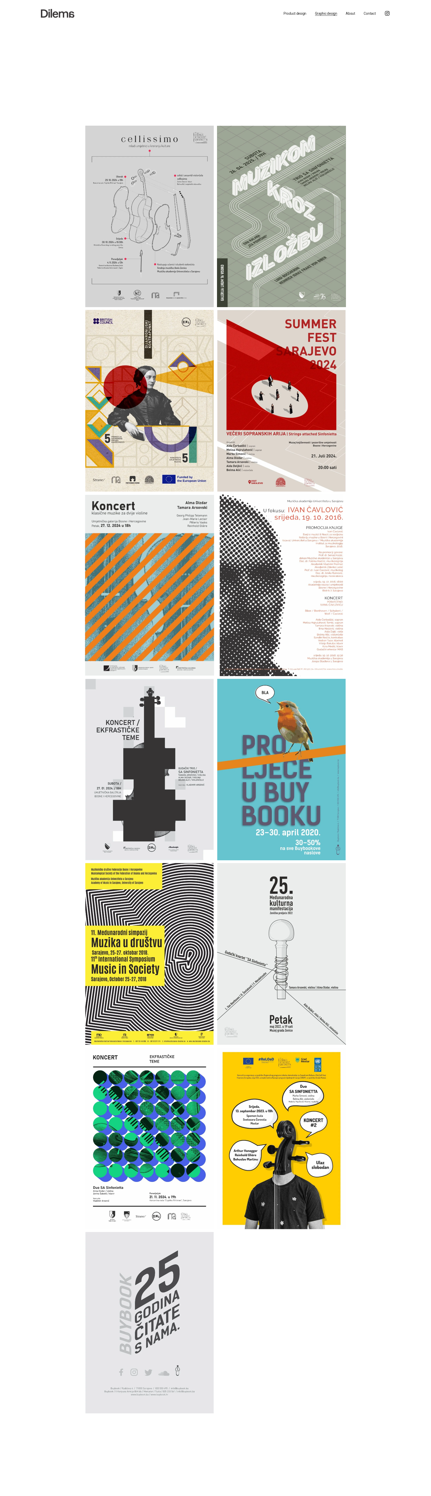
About (350, 13)
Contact (370, 13)
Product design (295, 13)
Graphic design (326, 13)
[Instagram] (387, 13)
